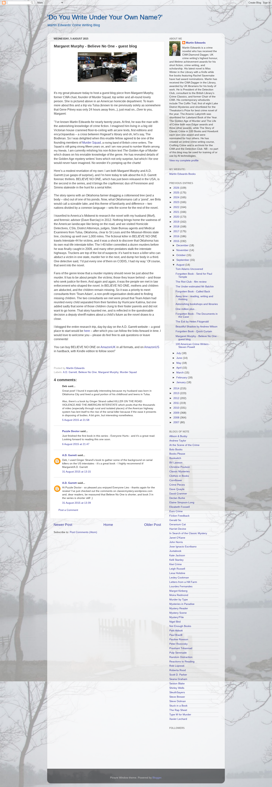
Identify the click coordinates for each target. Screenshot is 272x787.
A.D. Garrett (70, 372)
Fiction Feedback (179, 515)
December (182, 245)
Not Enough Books (180, 626)
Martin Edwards (196, 42)
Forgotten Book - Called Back (193, 291)
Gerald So (175, 520)
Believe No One (87, 372)
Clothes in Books (179, 476)
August (180, 264)
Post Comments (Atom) (83, 532)
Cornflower (175, 480)
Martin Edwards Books (182, 174)
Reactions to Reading (181, 661)
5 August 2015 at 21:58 (75, 420)
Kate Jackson (177, 555)
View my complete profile (184, 160)
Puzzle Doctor (71, 431)
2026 (176, 187)
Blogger (156, 777)
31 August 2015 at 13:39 (76, 502)
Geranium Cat (177, 524)
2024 (176, 197)
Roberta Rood (177, 670)
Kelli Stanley (176, 560)
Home (108, 525)
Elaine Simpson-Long (181, 502)
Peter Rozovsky (178, 643)
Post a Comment (68, 510)
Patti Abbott (176, 630)
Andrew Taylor (177, 440)
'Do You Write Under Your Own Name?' (104, 17)
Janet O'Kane (177, 537)
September (183, 260)
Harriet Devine (177, 528)
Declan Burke (177, 498)
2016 (176, 236)
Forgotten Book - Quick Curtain (194, 331)
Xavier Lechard (178, 719)
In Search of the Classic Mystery (188, 533)
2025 (176, 192)
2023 (176, 202)
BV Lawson (175, 462)
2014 (176, 388)
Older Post (152, 525)
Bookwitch (175, 458)
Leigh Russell (177, 568)
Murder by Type (178, 599)
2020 (176, 216)
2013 (176, 393)
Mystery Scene (178, 612)
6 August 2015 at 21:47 (75, 444)
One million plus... (186, 309)
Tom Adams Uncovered (189, 269)
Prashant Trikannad (180, 648)
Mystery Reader (178, 608)
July (179, 353)
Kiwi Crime (175, 564)
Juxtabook (175, 551)
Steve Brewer (177, 696)
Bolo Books (175, 449)
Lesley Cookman (179, 577)
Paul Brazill (175, 635)
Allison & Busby (178, 436)
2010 (176, 407)
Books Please (177, 453)
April (179, 367)
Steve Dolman (177, 701)
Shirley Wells (176, 688)
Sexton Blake (177, 683)
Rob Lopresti (176, 665)
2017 (176, 231)
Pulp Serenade (178, 652)
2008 (176, 417)
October (181, 255)
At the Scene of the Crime (184, 445)
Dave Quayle (176, 489)
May (179, 363)
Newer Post (63, 525)
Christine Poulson (179, 467)
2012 (176, 398)
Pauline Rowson (178, 639)
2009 (176, 412)
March (180, 372)
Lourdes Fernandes (180, 586)
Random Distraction (180, 657)
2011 (176, 403)
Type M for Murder (180, 714)
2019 (176, 221)
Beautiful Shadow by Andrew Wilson (196, 326)
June (179, 358)
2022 (176, 207)
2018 (176, 226)
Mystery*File (176, 617)
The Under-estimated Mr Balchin (195, 286)
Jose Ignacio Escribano (183, 546)
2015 (176, 241)
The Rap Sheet (178, 710)
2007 (176, 422)
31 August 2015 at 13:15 (76, 471)
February (182, 377)
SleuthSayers (177, 692)
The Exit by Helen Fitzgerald (192, 321)
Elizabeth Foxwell (179, 507)
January (181, 382)
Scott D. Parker (178, 674)
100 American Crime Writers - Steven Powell (193, 345)
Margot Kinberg (178, 591)
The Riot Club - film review (191, 281)
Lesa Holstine (177, 573)
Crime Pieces (177, 484)
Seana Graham (178, 679)
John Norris (176, 542)
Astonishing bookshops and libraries (197, 304)
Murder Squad (128, 372)
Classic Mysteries (179, 471)
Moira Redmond (178, 595)
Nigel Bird (175, 621)
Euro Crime (176, 511)
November (182, 250)
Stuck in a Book (178, 705)
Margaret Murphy (108, 372)
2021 (176, 212)
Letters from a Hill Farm (183, 582)
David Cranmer (178, 493)
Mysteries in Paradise (181, 604)
